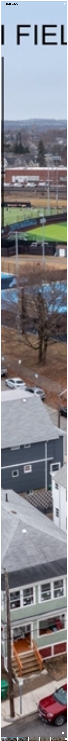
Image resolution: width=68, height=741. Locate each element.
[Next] (64, 369)
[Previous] (4, 369)
